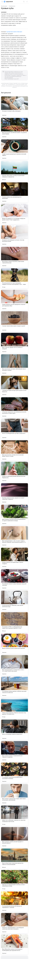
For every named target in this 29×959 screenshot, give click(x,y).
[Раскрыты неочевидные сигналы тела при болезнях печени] (14, 235)
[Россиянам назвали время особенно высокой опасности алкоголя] (14, 687)
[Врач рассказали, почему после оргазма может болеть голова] (14, 450)
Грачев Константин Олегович (14, 31)
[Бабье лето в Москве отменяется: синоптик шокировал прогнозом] (14, 816)
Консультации (4, 6)
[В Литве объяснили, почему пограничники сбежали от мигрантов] (14, 171)
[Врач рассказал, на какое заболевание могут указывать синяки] (14, 364)
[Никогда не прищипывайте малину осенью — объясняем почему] (14, 880)
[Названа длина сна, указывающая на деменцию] (14, 192)
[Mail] (4, 1)
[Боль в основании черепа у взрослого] (14, 730)
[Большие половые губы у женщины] (14, 106)
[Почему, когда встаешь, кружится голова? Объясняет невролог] (14, 493)
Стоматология (12, 6)
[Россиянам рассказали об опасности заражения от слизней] (14, 902)
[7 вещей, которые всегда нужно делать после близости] (14, 386)
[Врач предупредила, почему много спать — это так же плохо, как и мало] (14, 665)
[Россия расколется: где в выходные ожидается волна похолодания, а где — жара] (14, 278)
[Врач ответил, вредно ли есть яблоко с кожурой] (14, 343)
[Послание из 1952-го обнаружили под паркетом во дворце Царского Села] (14, 622)
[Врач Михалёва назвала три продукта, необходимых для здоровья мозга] (14, 944)
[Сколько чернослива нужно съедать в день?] (14, 321)
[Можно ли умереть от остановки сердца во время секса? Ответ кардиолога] (14, 214)
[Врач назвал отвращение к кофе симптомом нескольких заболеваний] (14, 794)
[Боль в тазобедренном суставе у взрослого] (14, 429)
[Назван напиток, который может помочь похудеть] (14, 558)
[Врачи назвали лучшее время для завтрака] (14, 644)
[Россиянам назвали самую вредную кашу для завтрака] (14, 579)
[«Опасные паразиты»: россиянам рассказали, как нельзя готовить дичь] (14, 407)
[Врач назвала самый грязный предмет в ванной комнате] (14, 837)
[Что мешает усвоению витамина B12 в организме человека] (14, 773)
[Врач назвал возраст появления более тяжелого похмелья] (14, 751)
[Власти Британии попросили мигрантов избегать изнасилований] (14, 859)
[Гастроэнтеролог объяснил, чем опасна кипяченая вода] (14, 601)
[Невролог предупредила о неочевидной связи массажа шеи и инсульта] (14, 923)
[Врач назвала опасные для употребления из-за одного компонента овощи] (14, 515)
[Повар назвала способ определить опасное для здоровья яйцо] (14, 300)
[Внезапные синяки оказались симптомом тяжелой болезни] (14, 257)
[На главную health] (9, 1)
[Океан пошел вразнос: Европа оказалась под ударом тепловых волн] (14, 708)
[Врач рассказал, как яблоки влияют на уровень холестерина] (14, 128)
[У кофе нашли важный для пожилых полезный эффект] (14, 149)
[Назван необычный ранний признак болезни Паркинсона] (14, 472)
